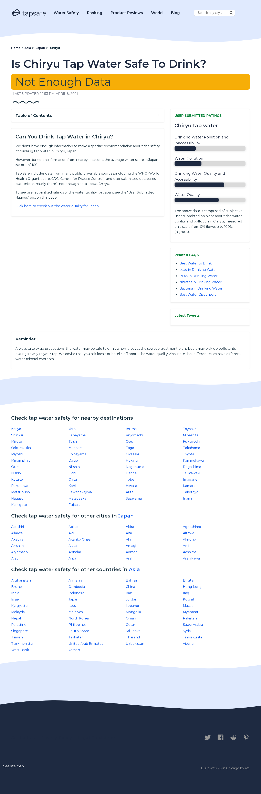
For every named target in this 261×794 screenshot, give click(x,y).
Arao (15, 558)
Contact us (23, 737)
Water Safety (66, 13)
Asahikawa (191, 558)
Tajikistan (76, 637)
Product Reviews (127, 13)
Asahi (130, 558)
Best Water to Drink (195, 263)
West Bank (20, 650)
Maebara (76, 448)
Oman (131, 618)
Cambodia (77, 587)
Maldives (76, 612)
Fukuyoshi (191, 441)
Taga (130, 448)
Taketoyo (190, 492)
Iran (129, 593)
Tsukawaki (191, 473)
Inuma (131, 429)
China (130, 587)
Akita (73, 546)
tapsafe (33, 13)
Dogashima (192, 467)
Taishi (73, 441)
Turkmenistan (22, 644)
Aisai (129, 533)
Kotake (17, 479)
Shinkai (17, 435)
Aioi (71, 533)
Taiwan (17, 637)
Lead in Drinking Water (198, 270)
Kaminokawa (193, 460)
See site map (13, 766)
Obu (129, 441)
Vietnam (190, 644)
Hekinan (132, 460)
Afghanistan (21, 580)
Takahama (191, 448)
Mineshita (190, 435)
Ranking (94, 13)
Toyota (188, 454)
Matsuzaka (77, 498)
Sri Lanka (133, 631)
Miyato (16, 441)
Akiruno (189, 539)
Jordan (131, 599)
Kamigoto (19, 505)
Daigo (73, 460)
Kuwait (188, 599)
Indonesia (76, 593)
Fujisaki (74, 505)
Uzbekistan (135, 644)
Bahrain (132, 580)
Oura (15, 467)
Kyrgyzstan (20, 606)
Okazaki (132, 454)
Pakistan (190, 618)
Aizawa (188, 533)
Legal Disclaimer (96, 737)
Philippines (77, 625)
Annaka (75, 552)
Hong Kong (192, 587)
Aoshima (190, 552)
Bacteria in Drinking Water (200, 288)
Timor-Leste (192, 637)
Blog (175, 13)
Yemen (74, 650)
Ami (186, 546)
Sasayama (134, 498)
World (157, 13)
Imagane (190, 479)
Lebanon (133, 606)
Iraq (186, 593)
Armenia (75, 580)
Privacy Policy (56, 737)
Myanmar (190, 612)
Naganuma (135, 467)
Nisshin (74, 467)
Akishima (18, 546)
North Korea (79, 618)
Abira (130, 527)
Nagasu (17, 498)
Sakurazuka (21, 448)
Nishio (16, 473)
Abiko (73, 527)
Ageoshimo (192, 527)
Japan (126, 516)
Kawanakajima (80, 492)
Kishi (72, 486)
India (15, 593)
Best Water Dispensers (197, 294)
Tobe (130, 479)
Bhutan (189, 580)
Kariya (16, 429)
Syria (187, 631)
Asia (134, 569)
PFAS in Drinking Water (198, 276)
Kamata (189, 486)
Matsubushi (20, 492)
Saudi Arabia (193, 625)
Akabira (17, 539)
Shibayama (77, 454)
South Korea (79, 631)
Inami (187, 498)
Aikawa (17, 533)
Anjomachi (134, 435)
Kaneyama (77, 435)
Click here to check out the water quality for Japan (57, 206)
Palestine (18, 625)
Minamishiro (21, 460)
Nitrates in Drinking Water (200, 282)
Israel (15, 599)
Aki (128, 539)
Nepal (16, 618)
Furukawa (19, 486)
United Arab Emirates (86, 644)
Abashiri (17, 527)
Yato (72, 429)
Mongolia (133, 612)
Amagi (131, 546)
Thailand (133, 637)
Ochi (72, 473)
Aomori (131, 552)
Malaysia (18, 612)
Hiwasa (131, 486)
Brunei (16, 587)
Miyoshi (17, 454)
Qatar (130, 625)
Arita (129, 492)
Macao (188, 606)
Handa (131, 473)
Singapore (19, 631)
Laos (72, 606)
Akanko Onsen (81, 539)
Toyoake (190, 429)
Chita (73, 479)
